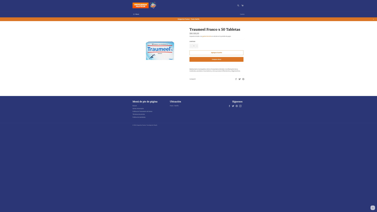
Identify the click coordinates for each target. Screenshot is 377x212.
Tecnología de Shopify (151, 125)
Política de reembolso (139, 117)
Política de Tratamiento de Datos (142, 111)
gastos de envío (206, 36)
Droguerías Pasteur (141, 125)
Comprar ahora (216, 59)
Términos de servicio (139, 114)
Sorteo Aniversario (138, 108)
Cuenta (242, 14)
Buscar (135, 105)
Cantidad (192, 41)
